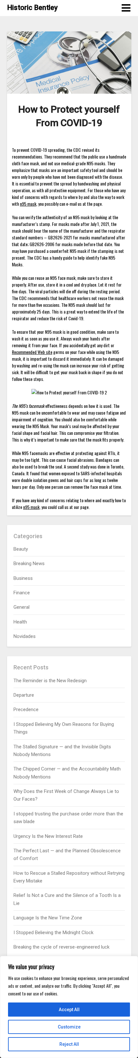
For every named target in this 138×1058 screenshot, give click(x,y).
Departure (23, 695)
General (21, 607)
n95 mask (28, 203)
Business (23, 578)
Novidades (24, 636)
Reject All (69, 1044)
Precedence (26, 709)
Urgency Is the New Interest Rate (48, 836)
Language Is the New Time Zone (47, 918)
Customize (69, 1026)
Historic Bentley (32, 8)
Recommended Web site (32, 351)
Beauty (20, 549)
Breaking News (29, 563)
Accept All (69, 1009)
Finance (21, 593)
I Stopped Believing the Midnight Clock (53, 932)
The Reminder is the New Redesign (50, 681)
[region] (69, 1007)
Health (20, 622)
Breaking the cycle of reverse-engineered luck (61, 947)
